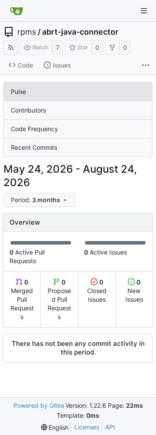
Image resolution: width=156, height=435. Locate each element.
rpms (26, 32)
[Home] (16, 11)
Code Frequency (34, 128)
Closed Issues (97, 290)
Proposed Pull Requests (59, 299)
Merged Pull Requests (22, 299)
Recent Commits (34, 147)
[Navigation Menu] (144, 11)
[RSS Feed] (10, 47)
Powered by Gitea (38, 405)
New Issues (134, 290)
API (110, 427)
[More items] (146, 65)
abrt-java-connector (80, 32)
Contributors (28, 110)
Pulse (18, 91)
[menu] (40, 200)
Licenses (87, 427)
